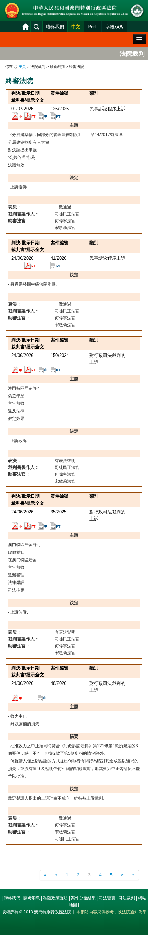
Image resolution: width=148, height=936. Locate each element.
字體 (110, 26)
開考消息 (31, 898)
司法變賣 (107, 898)
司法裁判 (126, 898)
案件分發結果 (83, 898)
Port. (92, 26)
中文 (75, 26)
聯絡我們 (55, 26)
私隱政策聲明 (55, 898)
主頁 (22, 66)
